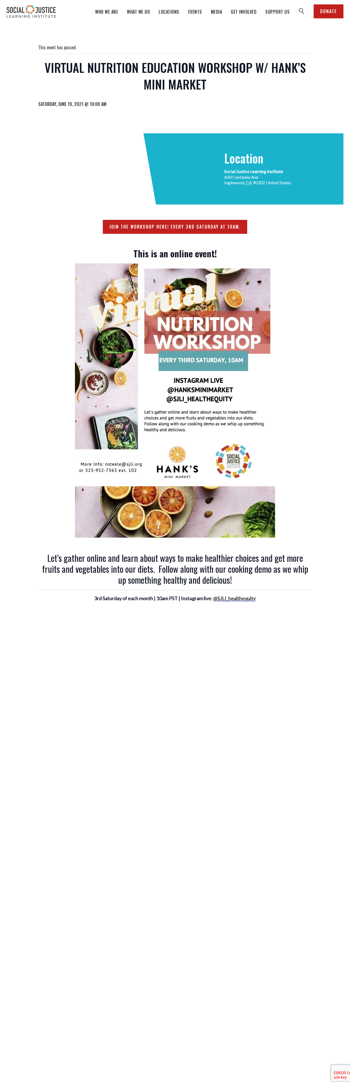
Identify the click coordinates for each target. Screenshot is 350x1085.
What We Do (138, 11)
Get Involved (243, 11)
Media (216, 11)
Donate (328, 11)
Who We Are (106, 11)
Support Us (277, 11)
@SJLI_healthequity (234, 598)
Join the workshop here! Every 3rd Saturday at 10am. (175, 226)
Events (195, 11)
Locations (169, 11)
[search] (301, 11)
